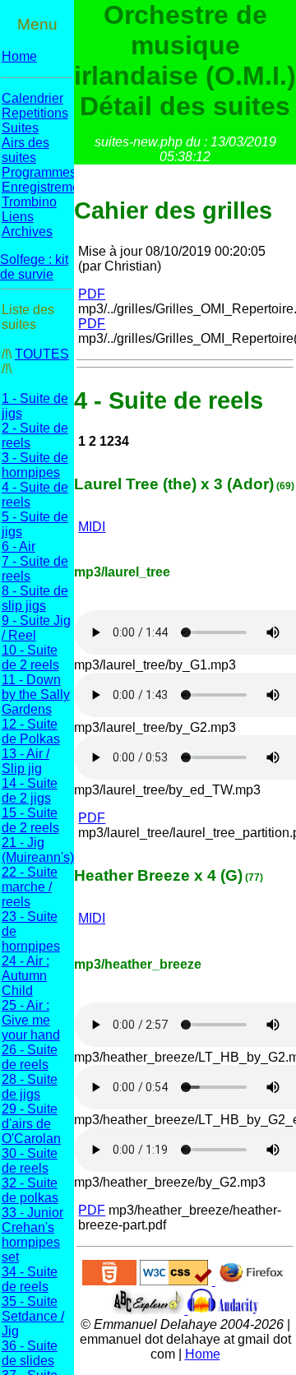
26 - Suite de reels (30, 1057)
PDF (91, 294)
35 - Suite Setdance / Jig (33, 1316)
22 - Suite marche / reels (30, 887)
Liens (18, 217)
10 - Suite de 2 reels (30, 657)
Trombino (29, 202)
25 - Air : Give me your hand (31, 1020)
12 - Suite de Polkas (31, 731)
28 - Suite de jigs (30, 1086)
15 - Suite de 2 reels (30, 820)
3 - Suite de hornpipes (35, 465)
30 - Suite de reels (30, 1160)
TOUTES (42, 354)
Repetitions (35, 113)
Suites (20, 128)
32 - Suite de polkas (30, 1190)
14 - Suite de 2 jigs (30, 790)
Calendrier (32, 98)
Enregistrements (49, 187)
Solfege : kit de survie (34, 266)
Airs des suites (25, 150)
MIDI (91, 527)
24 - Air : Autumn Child (25, 976)
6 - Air (18, 546)
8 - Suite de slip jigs (35, 598)
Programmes (39, 172)
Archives (27, 231)
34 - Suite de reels (30, 1279)
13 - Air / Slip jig (25, 761)
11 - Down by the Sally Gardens (36, 694)
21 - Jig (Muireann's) (38, 850)
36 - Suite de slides (30, 1353)
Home (19, 56)
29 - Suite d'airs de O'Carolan (31, 1124)
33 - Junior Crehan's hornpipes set (32, 1235)
